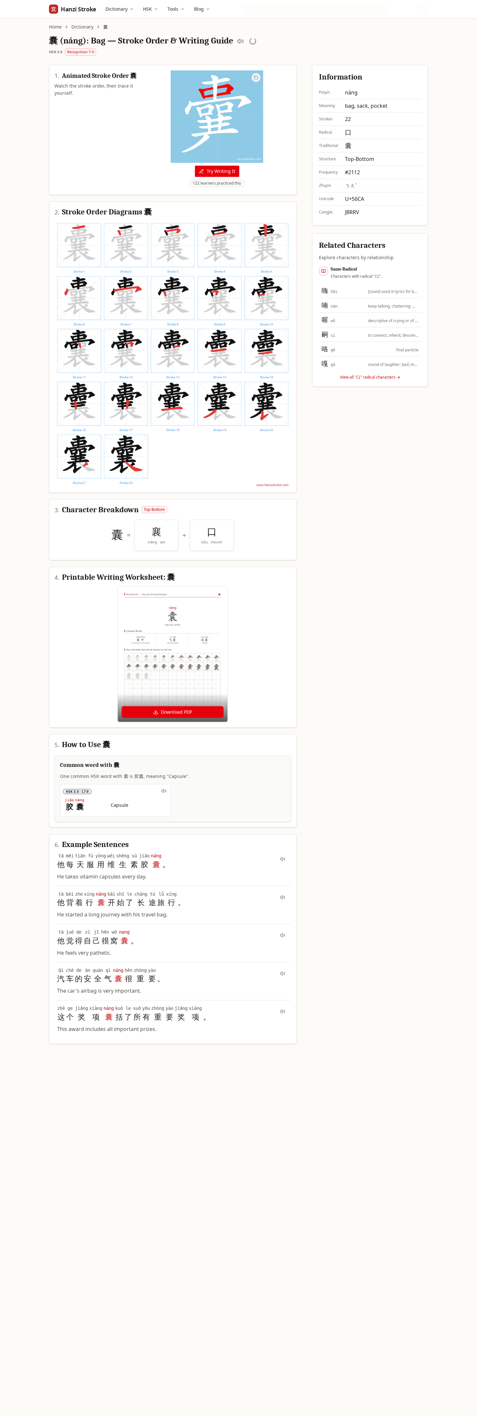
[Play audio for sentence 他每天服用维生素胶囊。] (282, 859)
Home (55, 27)
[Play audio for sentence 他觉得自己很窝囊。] (282, 935)
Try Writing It (221, 171)
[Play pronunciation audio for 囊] (240, 41)
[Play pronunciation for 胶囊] (164, 791)
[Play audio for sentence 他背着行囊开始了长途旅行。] (282, 897)
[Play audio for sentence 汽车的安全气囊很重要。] (282, 973)
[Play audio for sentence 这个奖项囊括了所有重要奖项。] (282, 1011)
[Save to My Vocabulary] (253, 41)
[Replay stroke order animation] (256, 77)
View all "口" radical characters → (370, 377)
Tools (172, 9)
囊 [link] (105, 27)
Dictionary (116, 9)
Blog (199, 9)
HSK (147, 9)
